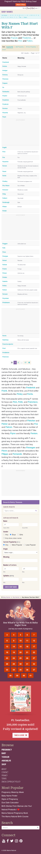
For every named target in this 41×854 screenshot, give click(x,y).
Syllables (8, 576)
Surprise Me (9, 47)
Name (5, 521)
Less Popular (31, 545)
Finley (20, 394)
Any (6, 534)
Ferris (30, 394)
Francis (14, 37)
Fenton (34, 433)
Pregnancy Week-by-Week (13, 792)
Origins (25, 17)
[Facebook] (8, 841)
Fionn (4, 450)
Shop (4, 764)
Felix (20, 401)
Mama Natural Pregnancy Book (15, 813)
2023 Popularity (19, 47)
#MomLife (6, 760)
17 (25, 362)
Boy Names (16, 597)
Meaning (6, 557)
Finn (20, 40)
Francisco (33, 401)
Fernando (17, 453)
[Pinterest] (20, 841)
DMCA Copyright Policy (11, 781)
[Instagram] (16, 841)
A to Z (4, 49)
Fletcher (31, 420)
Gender (5, 531)
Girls (21, 534)
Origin (5, 549)
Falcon (9, 427)
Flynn (13, 433)
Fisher (5, 423)
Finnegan (30, 447)
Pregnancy (7, 749)
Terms (4, 778)
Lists (20, 17)
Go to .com (30, 8)
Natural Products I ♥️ (11, 809)
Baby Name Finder (9, 795)
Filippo (5, 453)
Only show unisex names (13, 538)
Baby (4, 753)
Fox (36, 423)
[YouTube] (3, 841)
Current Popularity (11, 542)
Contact (5, 772)
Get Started (4, 15)
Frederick (26, 37)
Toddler (5, 756)
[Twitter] (11, 841)
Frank (4, 390)
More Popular (17, 545)
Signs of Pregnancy (10, 799)
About (4, 769)
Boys (14, 534)
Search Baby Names (11, 587)
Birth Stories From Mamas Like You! (17, 806)
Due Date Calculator (10, 802)
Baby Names (7, 11)
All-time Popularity (31, 47)
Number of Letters (10, 565)
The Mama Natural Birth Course (15, 816)
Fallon (29, 40)
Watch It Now (21, 5)
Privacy (4, 775)
